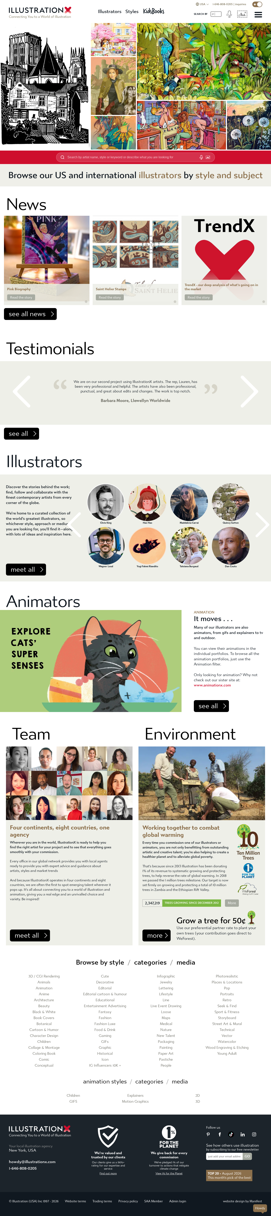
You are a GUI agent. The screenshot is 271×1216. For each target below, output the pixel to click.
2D (197, 1096)
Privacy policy (128, 1201)
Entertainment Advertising (105, 1006)
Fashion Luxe (104, 1024)
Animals (43, 982)
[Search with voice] (201, 157)
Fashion (105, 1018)
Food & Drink (104, 1030)
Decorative (105, 982)
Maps (166, 1018)
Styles (131, 11)
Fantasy (105, 1012)
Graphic (105, 1048)
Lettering (166, 988)
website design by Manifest (242, 1201)
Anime (44, 994)
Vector (227, 1036)
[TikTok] (231, 1136)
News (26, 204)
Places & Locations (227, 982)
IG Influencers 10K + (105, 1065)
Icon (105, 1060)
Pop (227, 988)
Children (44, 1042)
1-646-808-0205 (223, 4)
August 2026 (224, 1173)
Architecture (44, 1000)
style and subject (229, 175)
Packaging (166, 1042)
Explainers (135, 1096)
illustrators (160, 175)
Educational (105, 1000)
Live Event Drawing (166, 1006)
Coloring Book (44, 1054)
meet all (23, 570)
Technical (227, 1030)
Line (166, 1000)
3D (197, 1102)
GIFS (73, 1102)
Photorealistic (227, 976)
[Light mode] (257, 4)
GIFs (105, 1042)
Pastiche (166, 1060)
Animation (44, 988)
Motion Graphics (135, 1102)
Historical (105, 1054)
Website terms (75, 1201)
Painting (166, 1048)
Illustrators (109, 11)
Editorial (104, 988)
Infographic (166, 976)
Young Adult (227, 1054)
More (232, 903)
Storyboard (227, 1018)
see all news (27, 314)
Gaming (105, 1036)
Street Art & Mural (227, 1024)
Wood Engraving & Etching (227, 1048)
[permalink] (86, 301)
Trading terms (102, 1201)
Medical (166, 1024)
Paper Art (166, 1054)
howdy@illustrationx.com (32, 1162)
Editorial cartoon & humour (105, 994)
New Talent (166, 1036)
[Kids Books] (154, 10)
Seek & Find (226, 1006)
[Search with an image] (208, 157)
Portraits (227, 994)
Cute (105, 976)
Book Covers (44, 1018)
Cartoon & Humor (44, 1030)
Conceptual (44, 1065)
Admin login (177, 1201)
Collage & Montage (44, 1048)
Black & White (44, 1012)
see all (18, 434)
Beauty (44, 1006)
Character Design (44, 1036)
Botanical (44, 1024)
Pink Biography (19, 289)
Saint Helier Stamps (111, 289)
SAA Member (153, 1201)
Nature (166, 1030)
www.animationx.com (212, 685)
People (166, 1065)
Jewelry (166, 982)
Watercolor (227, 1042)
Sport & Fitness (226, 1012)
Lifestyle (166, 994)
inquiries (240, 4)
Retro (227, 1000)
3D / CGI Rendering (44, 976)
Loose (166, 1012)
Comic (44, 1060)
